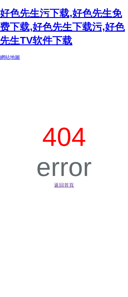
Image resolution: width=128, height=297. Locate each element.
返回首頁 (64, 184)
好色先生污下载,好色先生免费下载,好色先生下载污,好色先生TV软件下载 (62, 26)
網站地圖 (10, 57)
